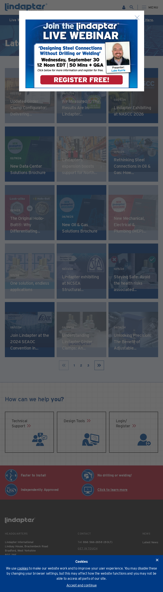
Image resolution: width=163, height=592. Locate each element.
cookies (22, 568)
